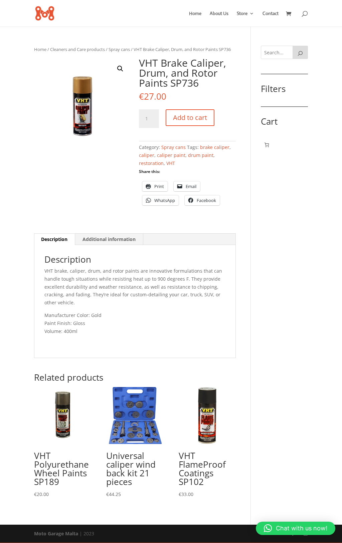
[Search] (300, 52)
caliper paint (171, 155)
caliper (146, 155)
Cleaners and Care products (77, 49)
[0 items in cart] (267, 145)
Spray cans (119, 49)
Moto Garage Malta (56, 533)
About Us (219, 13)
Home (195, 13)
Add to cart (190, 117)
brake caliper (214, 147)
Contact (271, 13)
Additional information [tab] (109, 239)
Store (242, 13)
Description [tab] (54, 239)
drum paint (200, 155)
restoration (151, 163)
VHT (170, 163)
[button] (120, 69)
